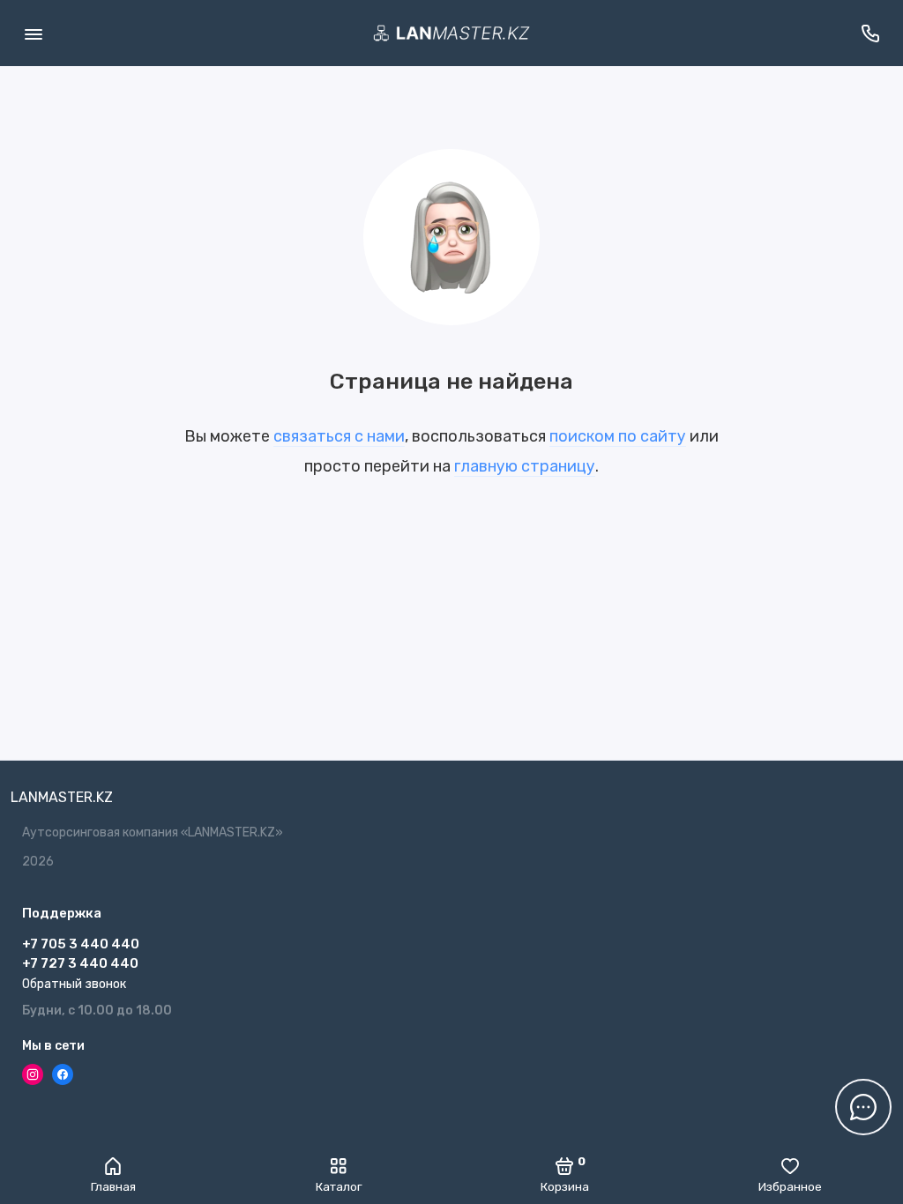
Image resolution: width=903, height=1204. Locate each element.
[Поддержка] (870, 33)
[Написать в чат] (863, 1107)
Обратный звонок (74, 984)
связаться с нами (339, 436)
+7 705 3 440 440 (80, 944)
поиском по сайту (617, 436)
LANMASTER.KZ (61, 797)
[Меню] (33, 33)
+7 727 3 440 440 (80, 963)
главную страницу (524, 466)
